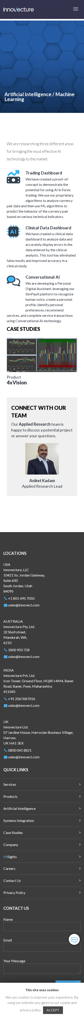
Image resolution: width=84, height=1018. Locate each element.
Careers (9, 868)
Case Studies (13, 832)
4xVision (17, 382)
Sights (10, 856)
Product (14, 377)
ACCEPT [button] (53, 1010)
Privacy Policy (14, 892)
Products (10, 796)
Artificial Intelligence (19, 808)
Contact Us (12, 880)
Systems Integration (18, 820)
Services (9, 784)
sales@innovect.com (23, 605)
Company (10, 844)
